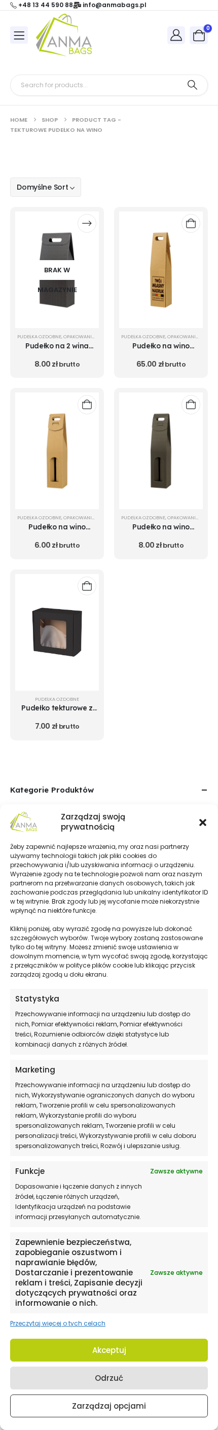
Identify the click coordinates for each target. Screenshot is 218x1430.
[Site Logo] (64, 35)
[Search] (192, 85)
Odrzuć (109, 1378)
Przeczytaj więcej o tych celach (57, 1323)
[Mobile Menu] (19, 35)
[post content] (57, 269)
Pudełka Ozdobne (39, 336)
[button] (203, 822)
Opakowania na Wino (90, 336)
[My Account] (176, 35)
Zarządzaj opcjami (109, 1406)
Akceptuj (109, 1350)
